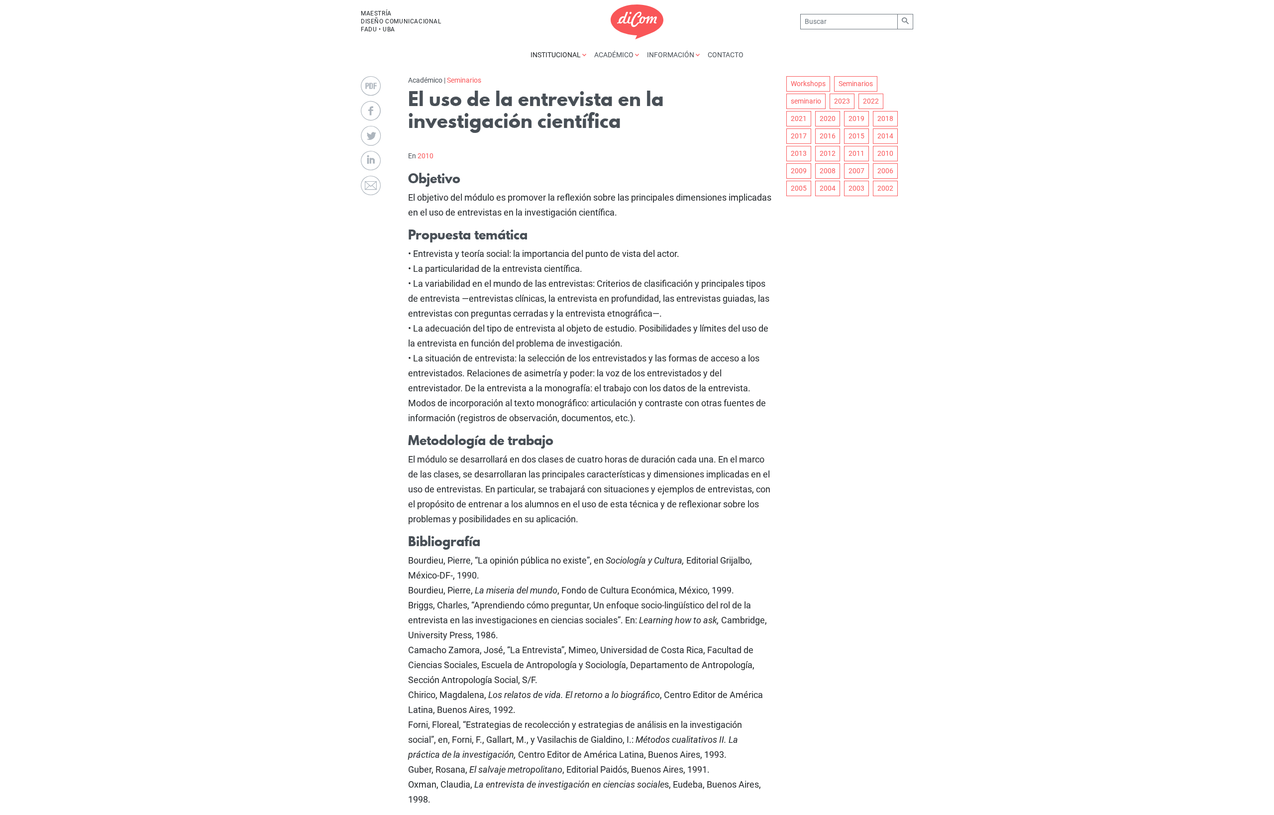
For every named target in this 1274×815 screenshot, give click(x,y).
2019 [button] (856, 118)
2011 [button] (856, 153)
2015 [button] (856, 136)
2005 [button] (799, 188)
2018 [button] (885, 118)
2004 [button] (828, 188)
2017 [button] (799, 136)
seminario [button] (806, 101)
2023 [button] (842, 101)
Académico (614, 55)
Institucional (556, 55)
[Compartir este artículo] (371, 111)
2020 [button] (828, 118)
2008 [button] (828, 171)
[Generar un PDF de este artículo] (371, 86)
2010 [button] (885, 153)
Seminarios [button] (856, 84)
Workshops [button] (808, 84)
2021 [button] (799, 118)
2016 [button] (828, 136)
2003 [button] (856, 188)
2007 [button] (856, 171)
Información (671, 55)
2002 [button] (885, 188)
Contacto (725, 55)
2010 (425, 156)
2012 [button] (828, 153)
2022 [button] (871, 101)
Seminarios (464, 80)
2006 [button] (885, 171)
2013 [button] (799, 153)
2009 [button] (799, 171)
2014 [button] (885, 136)
